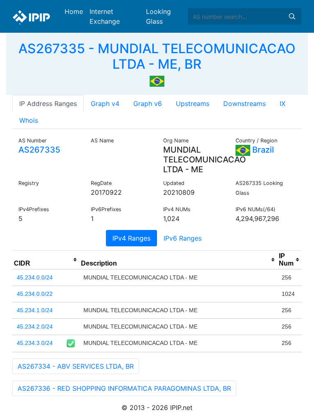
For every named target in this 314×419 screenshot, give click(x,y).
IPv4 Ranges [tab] (131, 238)
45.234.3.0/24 (35, 343)
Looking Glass (158, 16)
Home (74, 11)
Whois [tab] (28, 120)
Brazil (262, 150)
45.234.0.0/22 (35, 294)
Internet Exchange (105, 16)
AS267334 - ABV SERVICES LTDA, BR (76, 366)
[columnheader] (45, 259)
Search (291, 16)
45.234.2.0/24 (35, 326)
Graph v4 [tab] (105, 103)
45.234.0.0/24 (35, 277)
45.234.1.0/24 (35, 310)
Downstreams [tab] (244, 103)
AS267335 (39, 150)
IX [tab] (282, 103)
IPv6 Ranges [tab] (183, 238)
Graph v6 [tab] (147, 103)
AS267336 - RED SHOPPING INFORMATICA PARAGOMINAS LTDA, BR (124, 388)
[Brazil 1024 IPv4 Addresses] (157, 81)
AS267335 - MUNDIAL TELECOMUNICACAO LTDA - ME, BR (157, 56)
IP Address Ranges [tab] (48, 103)
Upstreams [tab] (192, 103)
